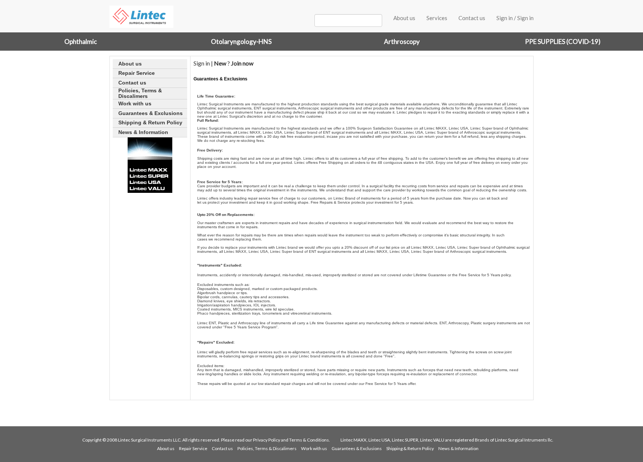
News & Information (458, 448)
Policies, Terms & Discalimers (267, 448)
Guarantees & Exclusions (357, 448)
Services (436, 18)
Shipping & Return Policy (410, 448)
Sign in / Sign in (515, 18)
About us (404, 18)
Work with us (314, 448)
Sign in (201, 63)
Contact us (471, 18)
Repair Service (193, 448)
